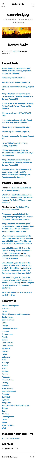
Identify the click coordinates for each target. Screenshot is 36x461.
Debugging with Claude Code (13, 78)
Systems (5, 400)
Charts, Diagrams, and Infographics (16, 314)
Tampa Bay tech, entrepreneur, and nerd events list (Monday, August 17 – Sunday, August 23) (17, 162)
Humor (4, 354)
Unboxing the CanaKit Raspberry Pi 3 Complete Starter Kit (18, 285)
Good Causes (7, 346)
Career (4, 311)
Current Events (8, 320)
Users (4, 420)
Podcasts (6, 377)
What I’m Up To (8, 425)
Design (5, 326)
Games (5, 340)
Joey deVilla (12, 19)
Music (4, 368)
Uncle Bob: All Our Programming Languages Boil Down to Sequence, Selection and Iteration (17, 216)
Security (5, 394)
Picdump (5, 371)
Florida (4, 337)
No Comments (19, 22)
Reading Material (9, 391)
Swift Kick (6, 397)
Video (4, 422)
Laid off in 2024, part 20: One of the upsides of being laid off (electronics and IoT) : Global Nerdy (16, 250)
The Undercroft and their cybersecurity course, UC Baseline (16, 255)
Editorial (5, 331)
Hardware (6, 348)
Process (5, 386)
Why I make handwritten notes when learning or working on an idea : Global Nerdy (17, 197)
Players (5, 374)
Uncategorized (8, 417)
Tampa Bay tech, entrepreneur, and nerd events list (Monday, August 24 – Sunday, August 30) (17, 96)
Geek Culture (7, 343)
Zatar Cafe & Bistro (9, 292)
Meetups (5, 363)
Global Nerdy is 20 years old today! (16, 127)
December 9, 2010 (27, 19)
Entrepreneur (7, 334)
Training (5, 414)
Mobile (4, 366)
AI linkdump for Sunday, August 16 (15, 132)
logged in (16, 51)
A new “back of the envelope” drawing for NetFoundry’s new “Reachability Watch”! (17, 106)
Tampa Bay (6, 403)
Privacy (5, 383)
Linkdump (6, 357)
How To (5, 351)
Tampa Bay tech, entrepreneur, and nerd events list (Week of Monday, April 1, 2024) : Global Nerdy (18, 226)
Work (4, 428)
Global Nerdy (18, 4)
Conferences (7, 317)
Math (4, 360)
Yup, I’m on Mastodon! (11, 438)
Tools (4, 411)
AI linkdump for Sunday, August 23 (16, 82)
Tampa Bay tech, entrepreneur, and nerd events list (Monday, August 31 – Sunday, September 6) (17, 70)
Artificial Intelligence (10, 306)
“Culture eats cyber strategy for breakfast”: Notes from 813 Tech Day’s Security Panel (17, 152)
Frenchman (6, 214)
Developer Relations (10, 328)
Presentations (7, 380)
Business (5, 308)
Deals (4, 323)
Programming (7, 388)
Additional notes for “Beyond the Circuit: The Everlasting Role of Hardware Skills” (16, 270)
